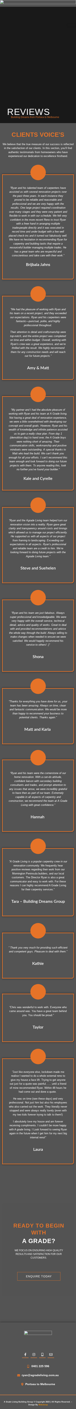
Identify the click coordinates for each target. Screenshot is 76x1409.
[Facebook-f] (25, 1354)
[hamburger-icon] (71, 25)
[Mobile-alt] (42, 1354)
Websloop (43, 1405)
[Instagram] (34, 1354)
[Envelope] (51, 1354)
